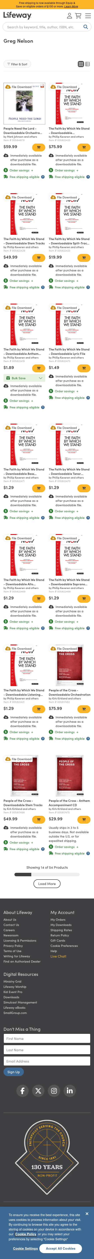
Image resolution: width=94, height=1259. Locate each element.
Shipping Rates (61, 930)
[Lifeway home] (17, 16)
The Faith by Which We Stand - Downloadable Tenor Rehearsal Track (69, 473)
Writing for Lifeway (16, 956)
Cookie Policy (25, 1234)
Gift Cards (57, 940)
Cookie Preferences (64, 945)
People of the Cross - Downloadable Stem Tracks (22, 802)
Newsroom (10, 935)
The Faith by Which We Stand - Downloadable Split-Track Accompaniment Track (69, 243)
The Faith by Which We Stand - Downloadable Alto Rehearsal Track (23, 584)
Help (53, 951)
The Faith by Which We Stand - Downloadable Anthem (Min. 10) (23, 353)
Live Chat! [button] (58, 956)
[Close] (87, 1213)
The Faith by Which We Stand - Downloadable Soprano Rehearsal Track (69, 584)
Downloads (11, 997)
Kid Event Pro (12, 992)
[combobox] (47, 26)
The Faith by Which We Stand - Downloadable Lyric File (69, 351)
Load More (47, 883)
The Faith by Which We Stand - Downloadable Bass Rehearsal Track (23, 473)
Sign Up (13, 1071)
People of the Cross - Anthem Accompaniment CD (69, 802)
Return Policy (59, 935)
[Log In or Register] (69, 16)
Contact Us (11, 924)
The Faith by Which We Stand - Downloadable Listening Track (23, 694)
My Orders (57, 919)
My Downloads (60, 924)
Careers (9, 930)
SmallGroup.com (15, 1012)
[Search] (84, 26)
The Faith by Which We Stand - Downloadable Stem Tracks (24, 241)
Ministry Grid (12, 981)
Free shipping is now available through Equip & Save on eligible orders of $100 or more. (47, 4)
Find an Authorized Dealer (21, 961)
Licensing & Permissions (19, 940)
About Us (9, 919)
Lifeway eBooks (14, 1007)
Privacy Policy (13, 945)
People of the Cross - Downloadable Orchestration (70, 692)
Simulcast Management (20, 1002)
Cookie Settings (25, 1248)
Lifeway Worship (14, 986)
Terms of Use (12, 951)
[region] (47, 1233)
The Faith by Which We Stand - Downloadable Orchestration (69, 132)
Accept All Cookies (61, 1248)
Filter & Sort (19, 64)
